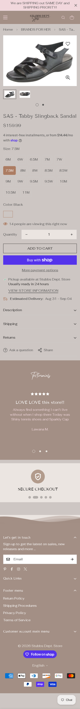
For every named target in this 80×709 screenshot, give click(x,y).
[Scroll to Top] (72, 686)
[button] (72, 17)
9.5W (49, 181)
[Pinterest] (5, 569)
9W (20, 181)
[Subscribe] (72, 559)
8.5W (63, 170)
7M (47, 159)
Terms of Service (17, 620)
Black (8, 214)
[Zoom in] (68, 77)
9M (8, 181)
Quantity (10, 234)
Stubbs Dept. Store (47, 646)
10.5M (11, 192)
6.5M (34, 159)
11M (25, 192)
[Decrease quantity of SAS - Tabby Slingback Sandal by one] (26, 234)
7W (59, 159)
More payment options (40, 270)
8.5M (48, 170)
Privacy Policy (14, 613)
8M (22, 170)
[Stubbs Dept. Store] (40, 17)
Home (8, 29)
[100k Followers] (18, 569)
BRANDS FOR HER (36, 29)
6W (20, 159)
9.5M (34, 181)
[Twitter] (25, 569)
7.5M (9, 170)
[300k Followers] (11, 569)
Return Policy (14, 598)
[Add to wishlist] (68, 44)
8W (35, 170)
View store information (33, 290)
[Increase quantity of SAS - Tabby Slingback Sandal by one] (72, 234)
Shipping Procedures (20, 606)
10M (63, 181)
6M (8, 159)
